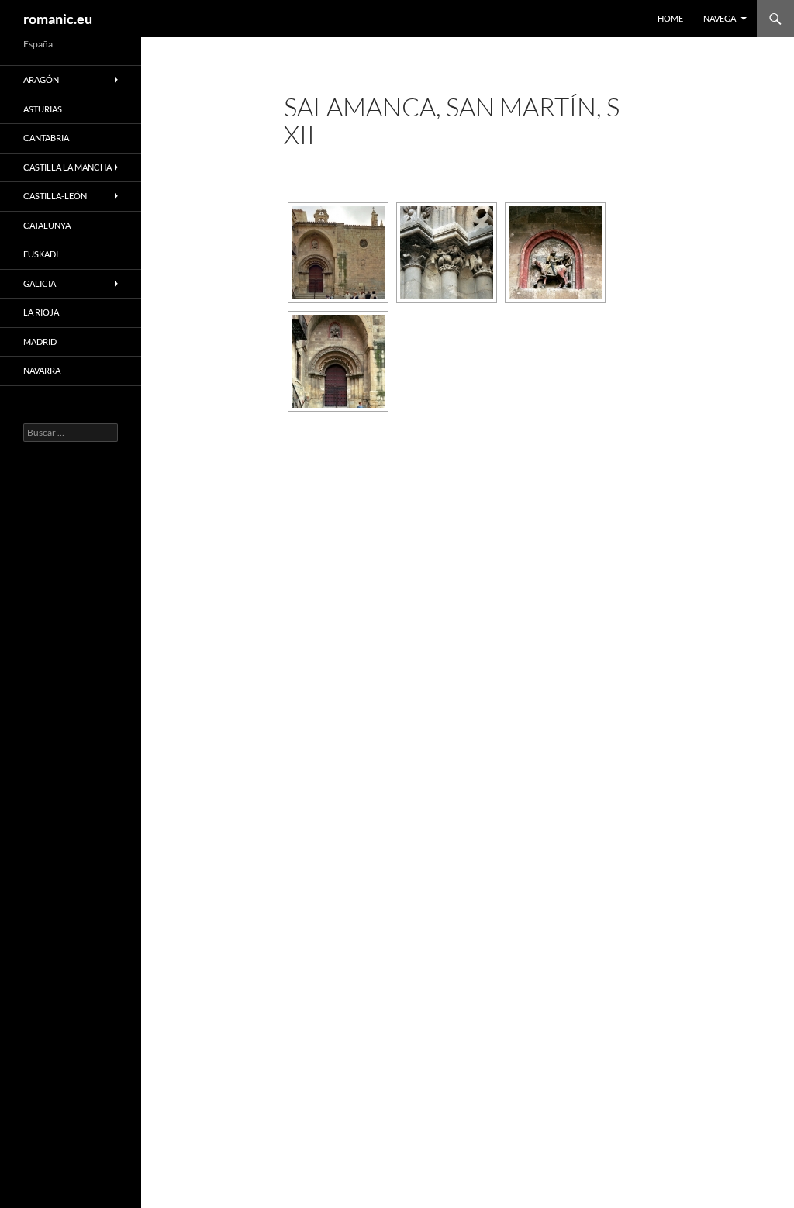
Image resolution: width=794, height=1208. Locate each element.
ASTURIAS (42, 109)
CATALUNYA (47, 225)
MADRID (40, 342)
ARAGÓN (41, 79)
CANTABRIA (46, 138)
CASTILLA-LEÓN (55, 196)
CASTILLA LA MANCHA (67, 167)
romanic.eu (57, 18)
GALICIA (39, 283)
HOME (670, 18)
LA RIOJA (41, 312)
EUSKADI (40, 254)
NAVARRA (41, 370)
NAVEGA (719, 18)
